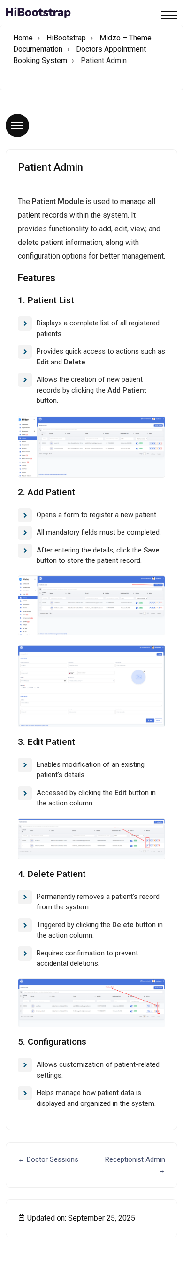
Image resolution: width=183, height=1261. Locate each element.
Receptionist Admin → (135, 1164)
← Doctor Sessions (48, 1159)
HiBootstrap (66, 37)
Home (23, 37)
